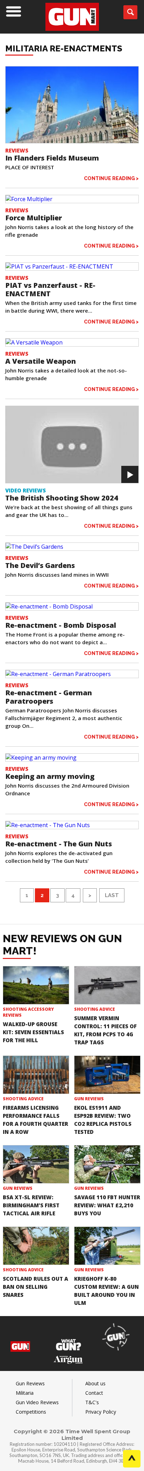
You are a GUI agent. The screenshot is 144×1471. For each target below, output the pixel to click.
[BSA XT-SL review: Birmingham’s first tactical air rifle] (36, 1164)
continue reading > (111, 178)
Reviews (16, 150)
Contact (94, 1393)
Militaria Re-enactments (63, 48)
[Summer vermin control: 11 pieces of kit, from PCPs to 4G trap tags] (107, 985)
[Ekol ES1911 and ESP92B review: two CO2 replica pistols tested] (107, 1075)
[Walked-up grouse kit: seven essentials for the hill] (36, 985)
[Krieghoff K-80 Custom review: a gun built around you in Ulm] (107, 1246)
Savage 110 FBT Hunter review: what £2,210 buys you (107, 1205)
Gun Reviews (89, 1099)
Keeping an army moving (49, 776)
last (112, 895)
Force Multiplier (33, 217)
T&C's (92, 1402)
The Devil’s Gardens (40, 565)
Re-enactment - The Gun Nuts (58, 843)
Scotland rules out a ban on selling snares (35, 1286)
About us (95, 1383)
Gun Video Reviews (37, 1402)
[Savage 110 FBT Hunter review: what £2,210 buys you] (107, 1164)
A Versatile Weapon (40, 361)
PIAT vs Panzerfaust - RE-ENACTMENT (50, 289)
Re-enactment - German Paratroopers (48, 697)
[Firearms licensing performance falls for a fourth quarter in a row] (36, 1075)
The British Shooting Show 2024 (61, 498)
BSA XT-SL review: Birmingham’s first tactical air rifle (31, 1205)
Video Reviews (25, 490)
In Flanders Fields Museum (52, 158)
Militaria (25, 1393)
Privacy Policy (100, 1411)
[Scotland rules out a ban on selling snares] (36, 1246)
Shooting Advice (94, 1009)
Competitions (31, 1411)
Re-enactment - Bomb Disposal (60, 625)
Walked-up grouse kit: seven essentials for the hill (33, 1032)
